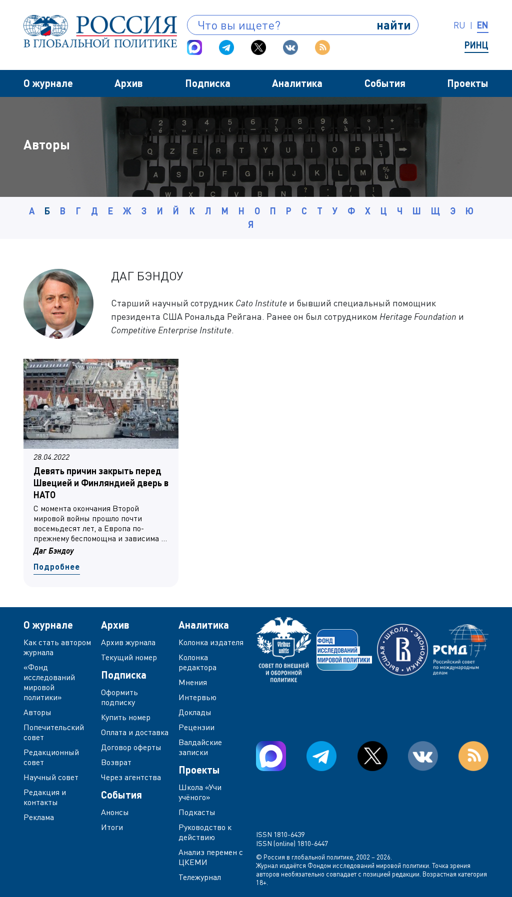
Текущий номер (129, 657)
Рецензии (196, 727)
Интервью (197, 697)
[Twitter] (258, 47)
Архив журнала (128, 642)
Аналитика (297, 83)
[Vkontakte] (290, 47)
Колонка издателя (211, 642)
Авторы (38, 712)
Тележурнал (199, 877)
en (482, 24)
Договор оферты (131, 747)
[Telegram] (226, 47)
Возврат (116, 762)
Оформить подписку (119, 697)
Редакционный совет (51, 757)
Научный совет (51, 777)
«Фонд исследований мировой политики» (49, 682)
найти (393, 24)
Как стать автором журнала (57, 647)
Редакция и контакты (45, 797)
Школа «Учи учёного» (200, 792)
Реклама (39, 817)
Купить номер (125, 717)
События (385, 83)
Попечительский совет (54, 732)
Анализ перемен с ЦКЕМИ (210, 857)
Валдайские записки (200, 747)
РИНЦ (476, 44)
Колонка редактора (197, 662)
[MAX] (194, 47)
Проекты (467, 83)
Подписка (207, 83)
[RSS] (322, 47)
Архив (128, 83)
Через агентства (131, 777)
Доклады (195, 712)
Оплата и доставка (134, 732)
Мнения (192, 682)
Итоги (112, 827)
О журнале (48, 83)
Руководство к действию (205, 832)
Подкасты (197, 812)
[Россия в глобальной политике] (100, 31)
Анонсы (115, 812)
